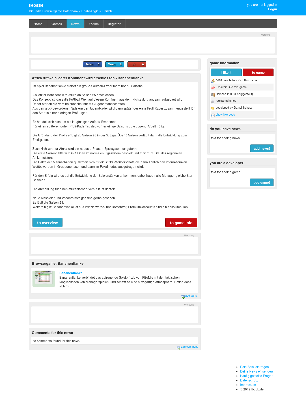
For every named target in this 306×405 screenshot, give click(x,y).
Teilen (89, 64)
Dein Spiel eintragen (254, 366)
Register (114, 24)
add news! (262, 148)
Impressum (248, 384)
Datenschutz (249, 380)
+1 (134, 64)
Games (57, 24)
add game (191, 295)
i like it (226, 72)
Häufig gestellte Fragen (256, 375)
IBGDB (36, 5)
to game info (181, 222)
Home (38, 24)
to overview (47, 222)
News (75, 24)
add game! (262, 182)
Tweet (111, 64)
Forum (94, 24)
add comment (189, 346)
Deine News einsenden (256, 371)
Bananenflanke (70, 273)
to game (258, 72)
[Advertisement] (153, 44)
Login (272, 9)
